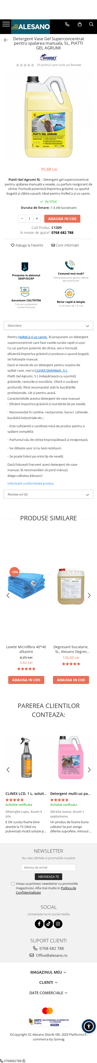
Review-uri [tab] (18, 494)
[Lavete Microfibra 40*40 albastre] (26, 586)
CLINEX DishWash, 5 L (51, 371)
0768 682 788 (51, 948)
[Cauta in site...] (91, 24)
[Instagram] (58, 924)
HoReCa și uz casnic (32, 337)
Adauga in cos (62, 218)
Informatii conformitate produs (30, 483)
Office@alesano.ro (51, 955)
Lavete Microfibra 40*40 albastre (26, 649)
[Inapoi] (3, 40)
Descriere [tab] (14, 325)
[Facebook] (39, 924)
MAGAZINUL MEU (46, 972)
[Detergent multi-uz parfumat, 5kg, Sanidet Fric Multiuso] (70, 758)
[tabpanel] (48, 117)
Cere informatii (67, 245)
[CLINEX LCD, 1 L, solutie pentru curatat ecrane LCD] (26, 758)
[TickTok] (48, 924)
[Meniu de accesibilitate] (89, 1026)
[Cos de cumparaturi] (79, 24)
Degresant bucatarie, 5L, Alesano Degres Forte (71, 649)
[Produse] (6, 25)
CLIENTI (46, 982)
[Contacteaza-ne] (67, 24)
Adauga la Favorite (28, 245)
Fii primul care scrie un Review (59, 65)
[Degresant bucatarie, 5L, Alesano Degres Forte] (71, 586)
